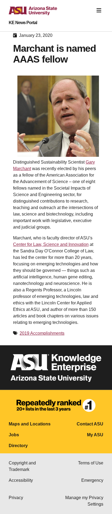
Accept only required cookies (38, 484)
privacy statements (66, 446)
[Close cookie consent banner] (101, 426)
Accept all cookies (28, 467)
